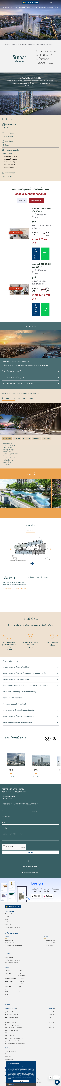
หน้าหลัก (7, 45)
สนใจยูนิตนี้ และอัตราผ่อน (35, 253)
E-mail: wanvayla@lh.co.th (31, 872)
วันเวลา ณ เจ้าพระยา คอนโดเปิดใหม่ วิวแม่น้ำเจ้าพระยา (37, 45)
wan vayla (15, 45)
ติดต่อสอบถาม (45, 254)
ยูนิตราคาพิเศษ (36, 200)
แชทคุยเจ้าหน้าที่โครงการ (31, 867)
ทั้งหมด (22, 200)
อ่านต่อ (21, 1081)
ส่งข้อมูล (30, 852)
